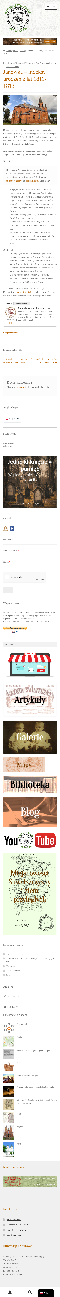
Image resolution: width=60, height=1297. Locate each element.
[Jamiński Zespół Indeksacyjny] (10, 312)
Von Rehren (10, 966)
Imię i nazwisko (11, 550)
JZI (20, 350)
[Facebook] (10, 323)
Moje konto (10, 1292)
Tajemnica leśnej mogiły (16, 954)
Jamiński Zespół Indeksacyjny (44, 63)
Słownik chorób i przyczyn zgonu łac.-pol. (33, 1050)
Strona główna (12, 51)
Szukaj (30, 1292)
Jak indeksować (14, 1219)
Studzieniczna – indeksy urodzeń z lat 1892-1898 (15, 361)
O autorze (8, 303)
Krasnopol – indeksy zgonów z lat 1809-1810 (44, 361)
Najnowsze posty (22, 303)
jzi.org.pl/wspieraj (14, 181)
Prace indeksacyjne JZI (17, 1230)
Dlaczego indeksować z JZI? (19, 1225)
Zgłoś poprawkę (14, 1235)
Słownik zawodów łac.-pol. (27, 1076)
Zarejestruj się (8, 443)
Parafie (19, 1037)
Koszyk (19, 1062)
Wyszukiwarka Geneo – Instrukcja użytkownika (35, 1087)
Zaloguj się (7, 446)
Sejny (19, 1143)
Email (6, 562)
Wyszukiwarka (22, 1024)
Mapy (19, 1113)
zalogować (21, 387)
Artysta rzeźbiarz (13, 971)
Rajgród (20, 1127)
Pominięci (10, 975)
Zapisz (8, 590)
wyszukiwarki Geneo (25, 292)
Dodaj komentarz (12, 67)
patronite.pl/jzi (32, 181)
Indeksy (23, 51)
